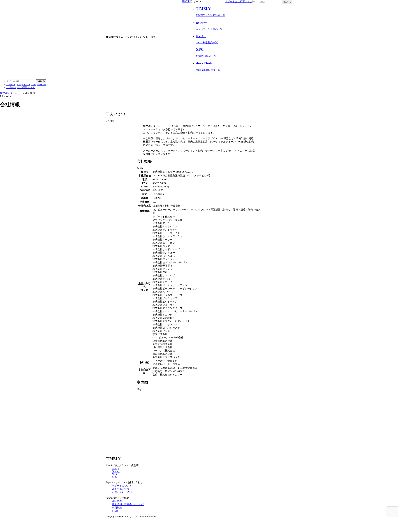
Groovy (116, 471)
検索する (287, 2)
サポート (230, 1)
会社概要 (240, 1)
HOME (186, 1)
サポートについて (122, 485)
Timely (115, 468)
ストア (248, 1)
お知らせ (117, 511)
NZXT (115, 474)
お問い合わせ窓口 (122, 492)
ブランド (198, 1)
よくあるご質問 (120, 489)
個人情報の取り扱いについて (128, 504)
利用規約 (117, 507)
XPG (114, 477)
